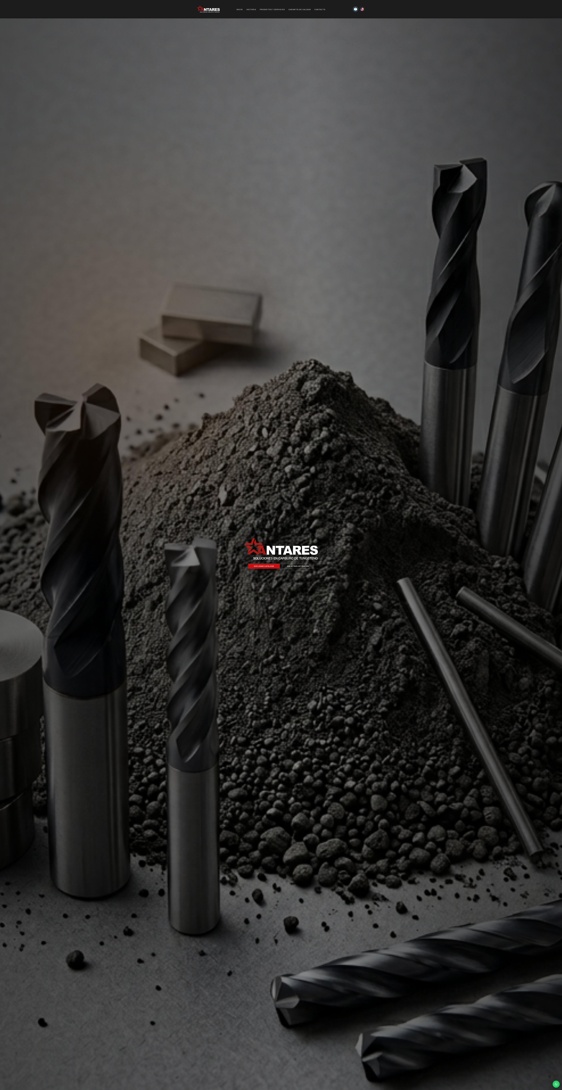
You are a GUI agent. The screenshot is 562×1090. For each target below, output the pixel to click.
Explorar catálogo (264, 566)
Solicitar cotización (298, 566)
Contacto (320, 9)
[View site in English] (362, 9)
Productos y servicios (272, 9)
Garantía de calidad (300, 9)
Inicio (240, 9)
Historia (251, 9)
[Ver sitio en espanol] (355, 9)
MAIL (556, 1084)
